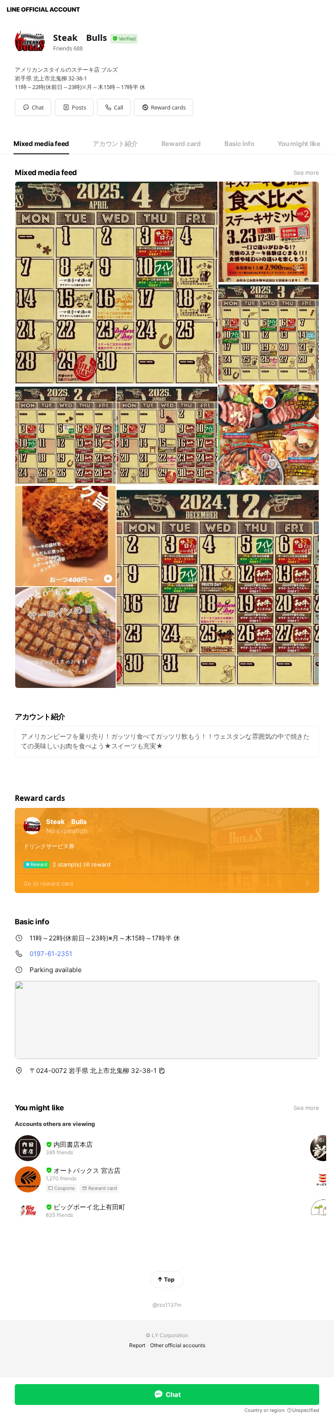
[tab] (41, 143)
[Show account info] (123, 39)
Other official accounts (177, 1345)
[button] (74, 107)
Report (137, 1345)
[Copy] (162, 1070)
